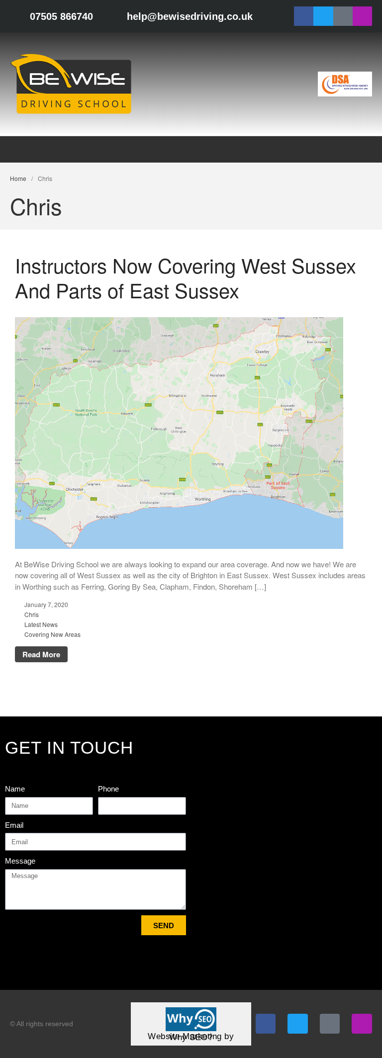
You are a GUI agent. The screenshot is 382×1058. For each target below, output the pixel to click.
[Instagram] (362, 16)
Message (20, 861)
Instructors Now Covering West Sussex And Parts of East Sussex (185, 277)
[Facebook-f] (303, 16)
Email (14, 825)
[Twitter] (323, 16)
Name (15, 789)
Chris (31, 614)
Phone (108, 789)
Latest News (41, 624)
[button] (370, 149)
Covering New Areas (52, 634)
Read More (41, 654)
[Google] (343, 16)
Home (18, 178)
